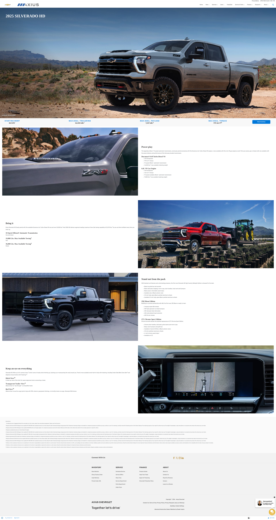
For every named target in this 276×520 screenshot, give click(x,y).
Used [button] (221, 5)
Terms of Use (153, 502)
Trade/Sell (229, 4)
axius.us (177, 502)
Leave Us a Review (168, 484)
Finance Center (143, 471)
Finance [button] (249, 5)
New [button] (207, 5)
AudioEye (172, 506)
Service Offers (119, 474)
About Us (165, 471)
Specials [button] (214, 5)
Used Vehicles (95, 478)
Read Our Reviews (168, 478)
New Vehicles (95, 471)
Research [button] (257, 5)
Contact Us (166, 474)
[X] (177, 458)
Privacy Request (169, 502)
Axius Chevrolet (180, 499)
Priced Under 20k (96, 481)
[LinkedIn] (182, 458)
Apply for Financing (144, 478)
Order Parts (119, 487)
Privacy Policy (160, 502)
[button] (273, 5)
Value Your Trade (143, 474)
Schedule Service (120, 471)
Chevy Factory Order (97, 474)
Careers (165, 481)
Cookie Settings (180, 506)
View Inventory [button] (261, 121)
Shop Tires (118, 478)
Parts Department (120, 484)
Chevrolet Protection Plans (146, 481)
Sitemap (181, 502)
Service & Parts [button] (239, 5)
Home (201, 4)
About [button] (265, 5)
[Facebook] (174, 458)
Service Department (121, 481)
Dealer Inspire (180, 509)
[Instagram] (180, 458)
